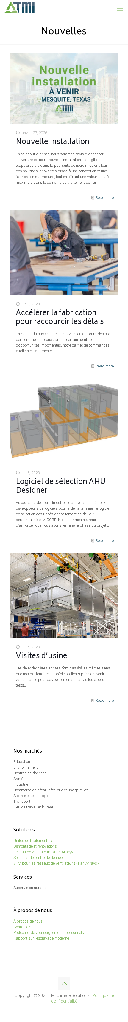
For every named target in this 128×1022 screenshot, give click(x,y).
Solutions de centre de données (39, 857)
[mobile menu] (120, 9)
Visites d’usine (41, 656)
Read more (105, 197)
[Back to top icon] (64, 983)
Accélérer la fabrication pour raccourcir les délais (60, 318)
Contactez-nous (26, 927)
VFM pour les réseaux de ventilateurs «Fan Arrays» (56, 863)
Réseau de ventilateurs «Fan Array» (43, 852)
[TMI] (19, 8)
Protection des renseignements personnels (48, 932)
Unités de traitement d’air (34, 840)
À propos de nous (28, 921)
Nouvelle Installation (52, 142)
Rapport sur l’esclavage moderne (41, 938)
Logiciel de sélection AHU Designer (60, 486)
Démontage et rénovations (35, 846)
